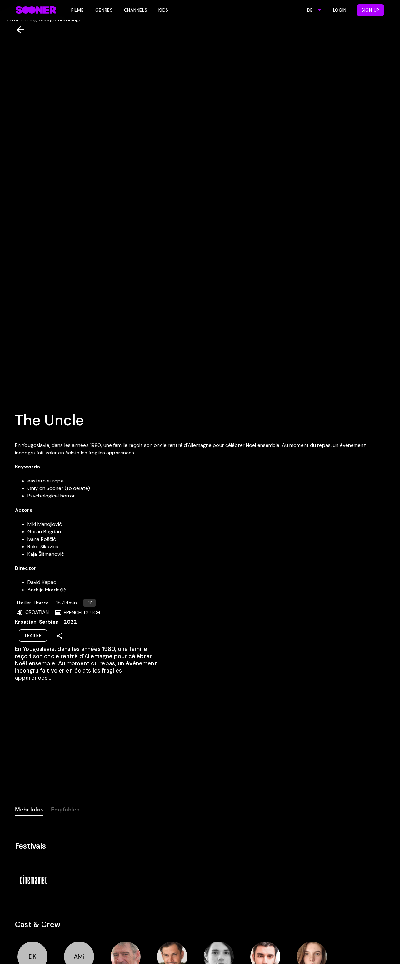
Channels (136, 10)
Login (340, 10)
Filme (77, 10)
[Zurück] (18, 30)
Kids (163, 10)
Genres (104, 10)
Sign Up (370, 10)
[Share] (59, 635)
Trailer (33, 635)
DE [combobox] (310, 10)
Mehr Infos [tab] (29, 809)
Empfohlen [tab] (65, 809)
